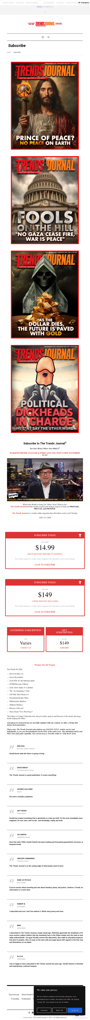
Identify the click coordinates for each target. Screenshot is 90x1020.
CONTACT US (26, 648)
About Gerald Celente (29, 994)
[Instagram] (32, 1012)
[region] (59, 1000)
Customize (44, 1010)
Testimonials (26, 998)
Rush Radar (21, 882)
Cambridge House (23, 837)
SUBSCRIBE (64, 648)
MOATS (19, 792)
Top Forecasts (14, 994)
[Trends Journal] (45, 24)
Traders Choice (23, 861)
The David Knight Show (25, 770)
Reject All (59, 1010)
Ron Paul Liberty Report (26, 748)
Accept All (74, 1010)
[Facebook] (29, 1012)
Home (9, 52)
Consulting (15, 998)
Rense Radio (21, 813)
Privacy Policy (28, 1017)
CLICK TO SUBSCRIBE (45, 565)
